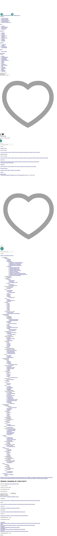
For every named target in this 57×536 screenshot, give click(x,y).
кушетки (25, 152)
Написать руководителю (6, 22)
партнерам (2, 526)
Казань (2, 61)
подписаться (13, 493)
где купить (2, 530)
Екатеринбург (4, 59)
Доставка (11, 162)
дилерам (3, 45)
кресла (28, 152)
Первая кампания (5, 495)
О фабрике (2, 164)
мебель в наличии (3, 154)
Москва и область (4, 18)
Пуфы (39, 477)
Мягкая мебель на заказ (12, 478)
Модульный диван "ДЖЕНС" (25, 477)
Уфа (2, 66)
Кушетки (33, 477)
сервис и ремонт (4, 27)
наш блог (3, 33)
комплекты (41, 157)
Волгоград (3, 67)
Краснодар (3, 71)
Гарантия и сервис (3, 168)
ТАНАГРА (34, 157)
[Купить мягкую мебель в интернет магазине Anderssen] (28, 12)
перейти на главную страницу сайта (12, 483)
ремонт (33, 504)
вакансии (3, 39)
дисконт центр (3, 162)
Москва (2, 56)
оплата (1, 504)
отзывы (2, 38)
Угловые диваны (10, 477)
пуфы (31, 152)
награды (3, 36)
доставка (18, 504)
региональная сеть (4, 21)
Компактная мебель (44, 478)
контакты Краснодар (5, 20)
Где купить (2, 159)
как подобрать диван (4, 511)
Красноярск (3, 68)
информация (2, 528)
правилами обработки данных (13, 496)
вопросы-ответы (29, 504)
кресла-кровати (20, 157)
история (3, 34)
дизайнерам (3, 44)
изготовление (9, 504)
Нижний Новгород (5, 60)
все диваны (2, 152)
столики (33, 152)
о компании (2, 522)
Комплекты (50, 477)
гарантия (3, 26)
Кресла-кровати (16, 477)
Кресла (36, 477)
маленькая (2, 157)
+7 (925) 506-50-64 (20, 175)
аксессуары (38, 152)
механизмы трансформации (14, 511)
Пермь (2, 69)
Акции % (8, 162)
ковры (6, 475)
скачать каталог (22, 511)
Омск (2, 63)
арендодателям (4, 47)
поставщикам (4, 46)
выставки (35, 500)
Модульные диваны (4, 478)
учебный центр (4, 37)
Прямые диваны (3, 477)
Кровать (46, 477)
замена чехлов (4, 28)
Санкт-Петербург (4, 57)
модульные (46, 157)
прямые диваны (8, 152)
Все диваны (19, 478)
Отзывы (2, 172)
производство (4, 35)
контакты (3, 40)
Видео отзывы (4, 51)
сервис (1, 524)
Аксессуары (42, 477)
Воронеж (3, 70)
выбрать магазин (3, 515)
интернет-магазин (4, 19)
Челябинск (3, 64)
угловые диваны (14, 152)
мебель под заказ (3, 148)
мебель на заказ (3, 255)
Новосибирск (4, 58)
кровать (37, 157)
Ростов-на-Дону (4, 65)
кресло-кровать (20, 152)
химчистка (3, 29)
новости (3, 32)
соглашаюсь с (10, 496)
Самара (2, 62)
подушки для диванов (9, 474)
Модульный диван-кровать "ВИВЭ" (29, 478)
